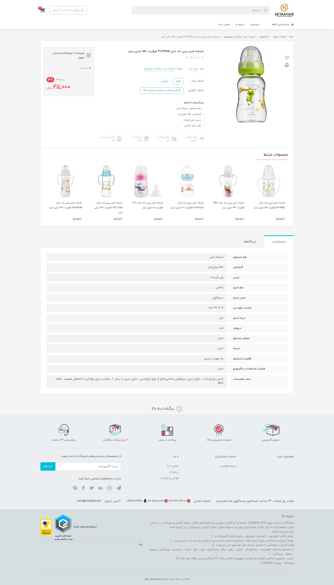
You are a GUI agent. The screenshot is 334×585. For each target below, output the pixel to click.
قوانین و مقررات (169, 478)
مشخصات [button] (279, 241)
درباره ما (240, 24)
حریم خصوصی (228, 466)
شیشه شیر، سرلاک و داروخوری (159, 68)
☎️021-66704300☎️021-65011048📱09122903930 (158, 501)
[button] (44, 10)
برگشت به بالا (163, 408)
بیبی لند (193, 68)
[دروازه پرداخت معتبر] (46, 527)
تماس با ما (224, 24)
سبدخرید (254, 24)
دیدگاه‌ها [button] (250, 241)
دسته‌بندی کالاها (281, 24)
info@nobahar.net (89, 501)
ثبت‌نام (47, 466)
